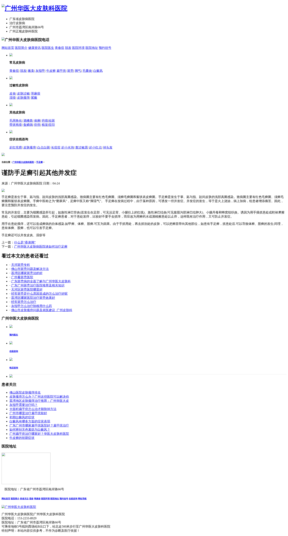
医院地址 (91, 47)
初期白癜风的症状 (21, 417)
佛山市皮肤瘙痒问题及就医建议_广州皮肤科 (41, 310)
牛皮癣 (51, 70)
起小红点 (95, 147)
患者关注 (24, 498)
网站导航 (82, 498)
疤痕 (45, 120)
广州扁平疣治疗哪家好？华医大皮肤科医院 (39, 433)
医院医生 (48, 47)
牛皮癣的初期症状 (21, 437)
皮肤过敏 (23, 93)
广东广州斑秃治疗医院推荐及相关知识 (37, 285)
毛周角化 (15, 120)
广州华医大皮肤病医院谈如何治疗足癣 (40, 246)
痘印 (52, 124)
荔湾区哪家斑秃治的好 (27, 273)
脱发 (68, 47)
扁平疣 (61, 70)
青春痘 (59, 47)
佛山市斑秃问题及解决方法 (30, 269)
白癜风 (98, 70)
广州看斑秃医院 (22, 277)
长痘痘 (56, 147)
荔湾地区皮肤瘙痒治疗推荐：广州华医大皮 (39, 400)
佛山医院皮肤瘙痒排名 (25, 392)
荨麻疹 (35, 93)
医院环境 (78, 47)
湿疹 (12, 97)
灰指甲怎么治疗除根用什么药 (31, 306)
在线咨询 (73, 498)
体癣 (37, 120)
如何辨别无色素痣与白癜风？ (29, 429)
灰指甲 (40, 70)
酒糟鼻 (28, 120)
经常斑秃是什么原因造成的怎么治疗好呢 (39, 293)
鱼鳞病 (28, 124)
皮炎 (12, 93)
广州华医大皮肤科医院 (23, 162)
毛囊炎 (87, 70)
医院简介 (21, 47)
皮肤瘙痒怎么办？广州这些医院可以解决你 (39, 396)
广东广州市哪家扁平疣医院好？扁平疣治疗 (39, 425)
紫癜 (34, 97)
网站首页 (8, 47)
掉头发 (107, 147)
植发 (45, 124)
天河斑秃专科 (20, 264)
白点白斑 (43, 147)
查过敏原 (81, 147)
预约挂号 (105, 47)
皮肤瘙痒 (23, 97)
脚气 (78, 70)
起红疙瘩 (15, 147)
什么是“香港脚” (25, 242)
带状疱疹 (15, 124)
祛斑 (52, 120)
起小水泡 (67, 147)
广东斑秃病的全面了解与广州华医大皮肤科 (41, 281)
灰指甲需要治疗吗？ (23, 405)
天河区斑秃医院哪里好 (27, 289)
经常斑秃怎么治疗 (23, 302)
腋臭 (31, 70)
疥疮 (37, 124)
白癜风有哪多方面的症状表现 (29, 421)
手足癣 (39, 162)
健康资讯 (34, 47)
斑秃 (70, 70)
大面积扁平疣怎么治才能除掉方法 (32, 409)
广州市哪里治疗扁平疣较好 (28, 413)
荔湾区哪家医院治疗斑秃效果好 (33, 297)
